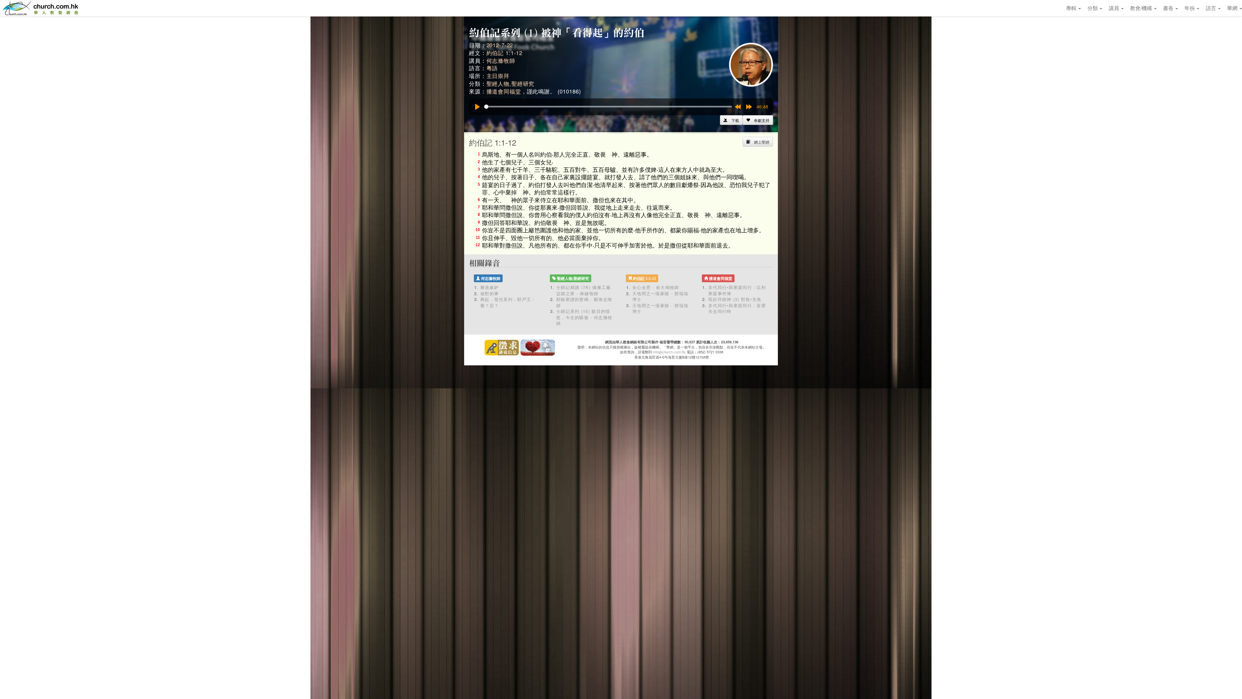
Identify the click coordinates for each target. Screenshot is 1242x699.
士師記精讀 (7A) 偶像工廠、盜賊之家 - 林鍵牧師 (586, 290)
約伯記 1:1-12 (504, 53)
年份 (1190, 8)
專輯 (1072, 8)
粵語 (492, 68)
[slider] (608, 107)
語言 (1211, 8)
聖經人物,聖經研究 (510, 83)
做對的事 (489, 293)
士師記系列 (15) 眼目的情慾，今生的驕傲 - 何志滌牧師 (584, 317)
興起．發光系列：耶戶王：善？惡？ (508, 302)
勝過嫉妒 (489, 287)
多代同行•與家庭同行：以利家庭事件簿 (737, 290)
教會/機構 (1141, 8)
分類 (1093, 8)
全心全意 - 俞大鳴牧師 (655, 287)
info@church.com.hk (669, 351)
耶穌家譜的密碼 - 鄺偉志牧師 (584, 302)
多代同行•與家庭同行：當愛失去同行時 (737, 308)
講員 (1114, 8)
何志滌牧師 (500, 60)
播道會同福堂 (503, 91)
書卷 (1169, 8)
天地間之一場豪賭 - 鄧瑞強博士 (660, 296)
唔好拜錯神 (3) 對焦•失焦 (735, 299)
